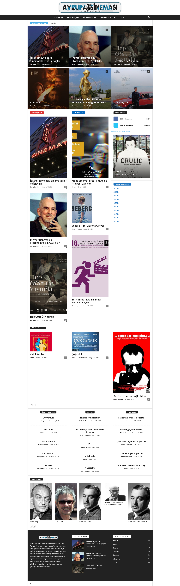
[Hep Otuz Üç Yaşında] (132, 50)
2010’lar (116, 188)
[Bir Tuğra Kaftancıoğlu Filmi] (131, 362)
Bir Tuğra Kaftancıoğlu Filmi (129, 396)
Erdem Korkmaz (126, 421)
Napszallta (90, 467)
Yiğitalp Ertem (84, 421)
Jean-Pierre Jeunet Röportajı (132, 441)
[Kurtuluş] (48, 92)
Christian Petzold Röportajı (131, 465)
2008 (115, 563)
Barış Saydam (35, 64)
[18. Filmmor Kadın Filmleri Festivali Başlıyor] (90, 266)
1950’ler (116, 210)
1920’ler (116, 221)
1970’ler (116, 203)
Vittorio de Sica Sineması (138, 521)
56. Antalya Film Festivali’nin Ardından (90, 431)
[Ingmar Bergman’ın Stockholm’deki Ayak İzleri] (90, 50)
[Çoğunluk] (90, 341)
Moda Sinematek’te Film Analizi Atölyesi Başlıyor (90, 182)
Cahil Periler (37, 354)
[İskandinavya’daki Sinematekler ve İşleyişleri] (48, 50)
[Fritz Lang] (41, 501)
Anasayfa (58, 17)
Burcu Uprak (118, 106)
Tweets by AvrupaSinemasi (120, 131)
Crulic (119, 171)
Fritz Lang (34, 521)
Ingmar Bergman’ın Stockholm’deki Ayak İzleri (45, 241)
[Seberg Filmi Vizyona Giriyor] (90, 208)
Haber (115, 544)
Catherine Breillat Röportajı (131, 417)
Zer (90, 444)
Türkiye (116, 552)
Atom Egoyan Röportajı (132, 429)
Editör (74, 187)
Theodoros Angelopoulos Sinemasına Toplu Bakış (113, 503)
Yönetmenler (89, 17)
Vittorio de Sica (85, 521)
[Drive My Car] (132, 92)
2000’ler (116, 192)
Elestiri (115, 541)
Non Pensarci (48, 453)
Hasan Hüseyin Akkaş (79, 358)
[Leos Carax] (66, 501)
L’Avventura (48, 417)
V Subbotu (90, 456)
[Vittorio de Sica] (90, 501)
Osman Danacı (43, 445)
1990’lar (116, 196)
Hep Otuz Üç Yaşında (42, 316)
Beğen (148, 119)
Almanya (116, 559)
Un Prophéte (48, 441)
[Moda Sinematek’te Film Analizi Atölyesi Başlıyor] (90, 147)
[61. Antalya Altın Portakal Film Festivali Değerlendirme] (90, 92)
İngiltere (116, 555)
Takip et (147, 125)
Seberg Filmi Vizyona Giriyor (88, 225)
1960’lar (116, 207)
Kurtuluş (53, 23)
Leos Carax (59, 521)
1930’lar (116, 218)
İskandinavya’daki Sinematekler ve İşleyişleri (48, 182)
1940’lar (116, 214)
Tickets (48, 465)
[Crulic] (131, 161)
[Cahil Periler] (48, 341)
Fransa (115, 548)
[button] (149, 17)
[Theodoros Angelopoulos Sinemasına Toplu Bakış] (115, 492)
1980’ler (116, 199)
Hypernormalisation (90, 417)
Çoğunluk (77, 354)
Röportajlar (73, 17)
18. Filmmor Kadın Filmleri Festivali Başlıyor (87, 301)
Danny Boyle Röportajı (131, 453)
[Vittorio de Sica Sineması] (139, 501)
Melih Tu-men (125, 433)
